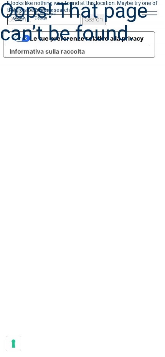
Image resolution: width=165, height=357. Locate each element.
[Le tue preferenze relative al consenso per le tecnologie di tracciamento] (13, 343)
